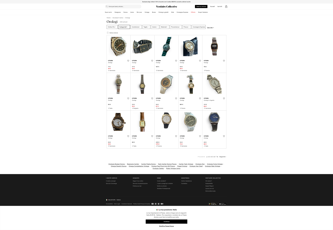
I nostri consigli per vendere (165, 183)
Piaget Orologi (182, 166)
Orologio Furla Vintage (215, 164)
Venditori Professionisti (163, 188)
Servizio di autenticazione (140, 183)
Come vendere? (161, 181)
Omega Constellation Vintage (139, 166)
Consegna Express (182, 12)
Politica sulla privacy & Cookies (141, 204)
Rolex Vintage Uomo (173, 168)
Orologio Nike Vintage (212, 166)
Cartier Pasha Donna (148, 164)
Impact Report (209, 186)
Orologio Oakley (158, 168)
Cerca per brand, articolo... (116, 6)
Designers (118, 12)
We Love (139, 12)
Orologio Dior (200, 164)
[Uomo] (135, 12)
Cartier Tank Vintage (186, 164)
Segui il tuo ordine (138, 181)
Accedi (212, 6)
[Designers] (122, 12)
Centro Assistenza (186, 181)
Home (108, 18)
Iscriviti (219, 6)
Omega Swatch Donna (118, 166)
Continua (166, 222)
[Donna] (129, 12)
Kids (172, 12)
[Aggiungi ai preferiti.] (128, 61)
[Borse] (157, 12)
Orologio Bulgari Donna (116, 164)
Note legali (117, 204)
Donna (125, 12)
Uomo (132, 12)
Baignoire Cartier (133, 164)
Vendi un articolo (201, 6)
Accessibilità (109, 204)
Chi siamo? (208, 181)
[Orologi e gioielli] (169, 12)
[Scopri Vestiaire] (209, 12)
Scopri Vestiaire (203, 12)
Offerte (193, 12)
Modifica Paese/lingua (166, 226)
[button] (226, 6)
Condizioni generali (126, 204)
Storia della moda (210, 191)
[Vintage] (150, 12)
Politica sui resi (137, 186)
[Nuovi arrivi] (113, 12)
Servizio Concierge (111, 183)
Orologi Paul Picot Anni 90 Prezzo (163, 166)
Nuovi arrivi (108, 12)
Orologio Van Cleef (196, 166)
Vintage (147, 12)
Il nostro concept (111, 181)
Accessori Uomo (117, 18)
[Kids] (175, 12)
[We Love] (143, 12)
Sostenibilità (209, 183)
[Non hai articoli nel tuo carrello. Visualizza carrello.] (226, 6)
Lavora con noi (209, 188)
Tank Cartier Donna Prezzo (167, 164)
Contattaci (184, 183)
